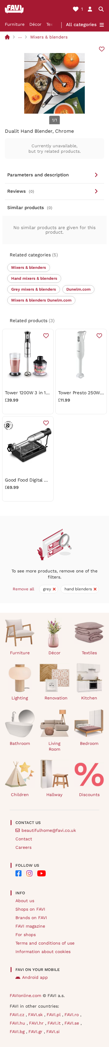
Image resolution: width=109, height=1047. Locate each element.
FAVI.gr (36, 1031)
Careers (23, 847)
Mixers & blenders (49, 37)
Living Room (54, 746)
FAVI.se (72, 1023)
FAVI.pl (54, 1014)
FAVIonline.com (25, 995)
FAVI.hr (37, 1023)
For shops (25, 934)
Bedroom (89, 743)
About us (24, 900)
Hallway (54, 794)
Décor (35, 24)
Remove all (23, 589)
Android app (35, 977)
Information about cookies (43, 951)
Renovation (56, 697)
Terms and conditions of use (44, 943)
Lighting (20, 697)
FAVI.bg (18, 1031)
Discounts (89, 794)
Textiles (89, 652)
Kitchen (89, 697)
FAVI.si (53, 1031)
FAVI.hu (18, 1023)
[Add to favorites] (102, 49)
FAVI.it (55, 1023)
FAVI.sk (36, 1014)
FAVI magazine (30, 926)
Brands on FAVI (31, 917)
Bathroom (20, 743)
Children (20, 794)
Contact (23, 838)
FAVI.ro (72, 1014)
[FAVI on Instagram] (29, 873)
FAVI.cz (18, 1014)
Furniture (15, 24)
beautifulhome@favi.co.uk (48, 830)
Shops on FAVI (30, 909)
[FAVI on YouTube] (41, 873)
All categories (81, 24)
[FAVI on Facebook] (18, 873)
